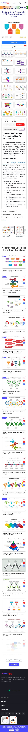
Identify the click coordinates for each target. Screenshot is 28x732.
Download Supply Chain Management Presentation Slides (12, 372)
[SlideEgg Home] (14, 673)
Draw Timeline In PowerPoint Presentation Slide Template (13, 311)
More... (3, 220)
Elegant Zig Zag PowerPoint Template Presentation (12, 635)
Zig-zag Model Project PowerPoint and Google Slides (13, 594)
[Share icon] (6, 37)
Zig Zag (4, 211)
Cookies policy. (15, 728)
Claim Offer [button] (23, 7)
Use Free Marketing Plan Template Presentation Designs (11, 513)
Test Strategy (12, 211)
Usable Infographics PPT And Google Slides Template (14, 331)
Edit (20, 46)
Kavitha (21, 121)
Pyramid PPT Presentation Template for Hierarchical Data (13, 554)
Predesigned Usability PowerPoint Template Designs (14, 473)
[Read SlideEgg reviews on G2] (5, 707)
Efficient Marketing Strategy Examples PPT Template (14, 432)
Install (20, 124)
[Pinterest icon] (11, 37)
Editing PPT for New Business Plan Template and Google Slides (11, 291)
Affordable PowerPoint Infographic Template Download (11, 392)
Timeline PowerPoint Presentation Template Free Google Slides (14, 412)
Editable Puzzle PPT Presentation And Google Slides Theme (12, 533)
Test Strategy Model (16, 217)
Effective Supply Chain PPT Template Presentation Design (12, 271)
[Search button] (20, 3)
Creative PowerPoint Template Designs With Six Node (14, 493)
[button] (24, 257)
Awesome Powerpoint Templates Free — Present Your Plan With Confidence (13, 352)
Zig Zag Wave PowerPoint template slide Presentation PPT (13, 574)
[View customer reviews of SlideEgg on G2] (13, 707)
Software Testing (17, 214)
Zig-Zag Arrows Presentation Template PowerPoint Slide (12, 655)
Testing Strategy (6, 214)
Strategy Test (6, 217)
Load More (14, 664)
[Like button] (3, 37)
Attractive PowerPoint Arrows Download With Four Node (13, 453)
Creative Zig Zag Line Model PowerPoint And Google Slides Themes (13, 614)
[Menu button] (25, 3)
